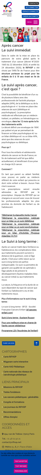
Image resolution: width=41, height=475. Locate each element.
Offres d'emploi (10, 417)
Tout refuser (20, 466)
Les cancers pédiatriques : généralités (20, 397)
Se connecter (32, 7)
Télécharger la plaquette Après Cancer (19, 215)
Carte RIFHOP (9, 357)
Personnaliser (21, 471)
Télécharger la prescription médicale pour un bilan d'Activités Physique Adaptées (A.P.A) (20, 233)
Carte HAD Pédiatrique (13, 367)
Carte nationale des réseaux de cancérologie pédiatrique (17, 373)
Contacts (33, 3)
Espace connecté (30, 11)
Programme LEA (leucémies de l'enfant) (20, 330)
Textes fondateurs (11, 392)
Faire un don (8, 343)
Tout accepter (21, 461)
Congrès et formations (13, 402)
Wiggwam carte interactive (15, 362)
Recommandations (12, 412)
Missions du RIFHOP (13, 387)
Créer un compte (30, 16)
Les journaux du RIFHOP (14, 407)
